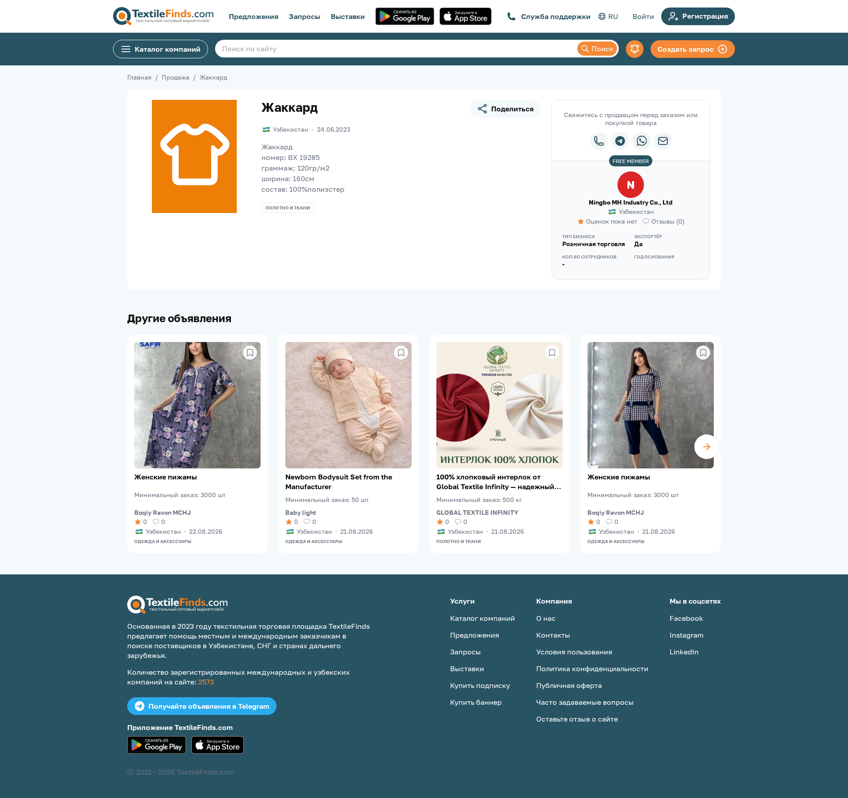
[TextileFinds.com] (163, 16)
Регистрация (705, 15)
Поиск (602, 48)
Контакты (553, 635)
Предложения (253, 16)
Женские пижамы (165, 476)
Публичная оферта (569, 685)
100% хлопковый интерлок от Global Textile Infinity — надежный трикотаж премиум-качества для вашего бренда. (495, 481)
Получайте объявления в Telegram (208, 706)
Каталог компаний (168, 49)
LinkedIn (684, 651)
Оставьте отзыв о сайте (577, 718)
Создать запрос (686, 49)
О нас (546, 618)
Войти (643, 16)
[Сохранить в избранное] (250, 353)
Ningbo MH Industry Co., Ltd (631, 202)
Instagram (687, 635)
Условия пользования (574, 651)
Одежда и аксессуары (162, 541)
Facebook (686, 618)
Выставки (348, 16)
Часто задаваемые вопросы (585, 702)
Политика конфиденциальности (592, 668)
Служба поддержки (556, 16)
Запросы (304, 16)
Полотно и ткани (287, 207)
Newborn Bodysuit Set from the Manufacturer (338, 481)
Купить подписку (480, 685)
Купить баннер (476, 702)
